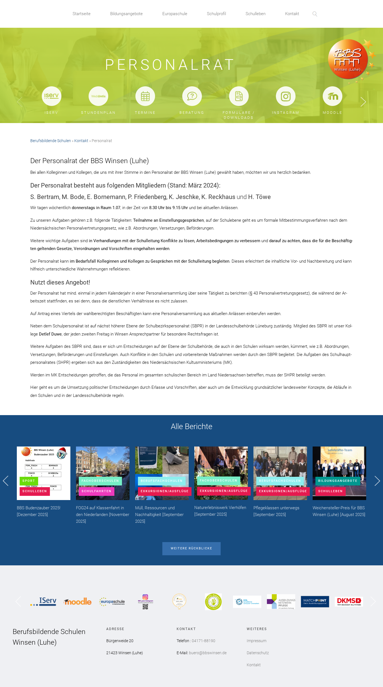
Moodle (332, 112)
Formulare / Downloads (239, 115)
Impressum (256, 641)
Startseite (82, 13)
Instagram (285, 112)
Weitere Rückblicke (191, 548)
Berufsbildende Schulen (50, 140)
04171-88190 (203, 641)
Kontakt (292, 13)
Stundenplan (98, 112)
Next (363, 102)
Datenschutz (258, 653)
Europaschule (174, 13)
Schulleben (256, 13)
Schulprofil (216, 13)
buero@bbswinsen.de (208, 653)
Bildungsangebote (126, 13)
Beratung (191, 112)
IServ (51, 112)
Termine (145, 112)
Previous (19, 102)
